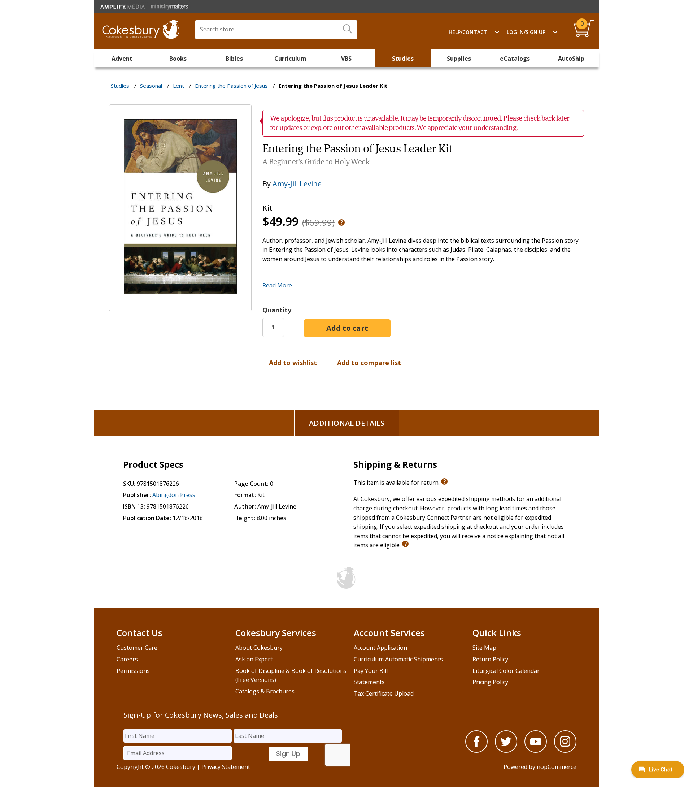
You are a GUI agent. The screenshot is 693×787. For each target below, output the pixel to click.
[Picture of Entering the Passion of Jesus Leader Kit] (180, 306)
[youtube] (535, 750)
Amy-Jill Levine (297, 184)
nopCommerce (556, 767)
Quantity (276, 310)
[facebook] (476, 750)
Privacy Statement (225, 767)
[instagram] (565, 750)
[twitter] (506, 750)
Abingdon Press (173, 495)
